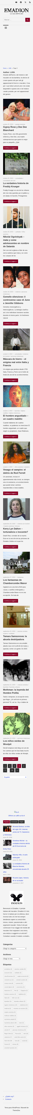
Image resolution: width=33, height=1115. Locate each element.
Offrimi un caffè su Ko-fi (16, 816)
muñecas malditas (10, 1015)
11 (12, 770)
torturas (17, 526)
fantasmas (20, 577)
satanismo (8, 1037)
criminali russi (8, 980)
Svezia (7, 1044)
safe (25, 1033)
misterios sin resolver (23, 523)
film (16, 990)
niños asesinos (19, 467)
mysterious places (10, 1023)
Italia (6, 998)
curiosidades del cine (9, 180)
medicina (7, 1008)
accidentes (8, 969)
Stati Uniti (8, 1040)
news (21, 1023)
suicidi (24, 1040)
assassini (8, 972)
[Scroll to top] (30, 1112)
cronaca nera (8, 983)
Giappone (24, 990)
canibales (18, 231)
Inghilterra (22, 994)
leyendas (17, 410)
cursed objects (9, 987)
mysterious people (10, 1019)
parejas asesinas (20, 124)
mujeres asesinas (9, 526)
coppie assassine (22, 976)
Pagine (22, 822)
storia (17, 1040)
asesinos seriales (20, 969)
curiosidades (19, 178)
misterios (18, 291)
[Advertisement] (16, 47)
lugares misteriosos (10, 1005)
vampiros (27, 467)
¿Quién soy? (9, 1096)
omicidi (7, 1030)
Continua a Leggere (10, 148)
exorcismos (20, 987)
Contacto (8, 1099)
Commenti (14, 822)
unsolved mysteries (10, 1048)
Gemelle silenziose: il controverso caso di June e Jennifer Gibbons (16, 299)
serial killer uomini (20, 1037)
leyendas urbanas (14, 687)
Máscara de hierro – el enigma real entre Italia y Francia (16, 362)
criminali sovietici (21, 980)
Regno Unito (8, 1033)
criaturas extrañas (22, 684)
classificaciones (9, 976)
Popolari (6, 822)
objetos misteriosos (14, 413)
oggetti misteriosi (22, 1026)
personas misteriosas (17, 356)
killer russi (15, 998)
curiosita (19, 983)
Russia (18, 1033)
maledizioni (23, 1005)
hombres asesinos (10, 994)
